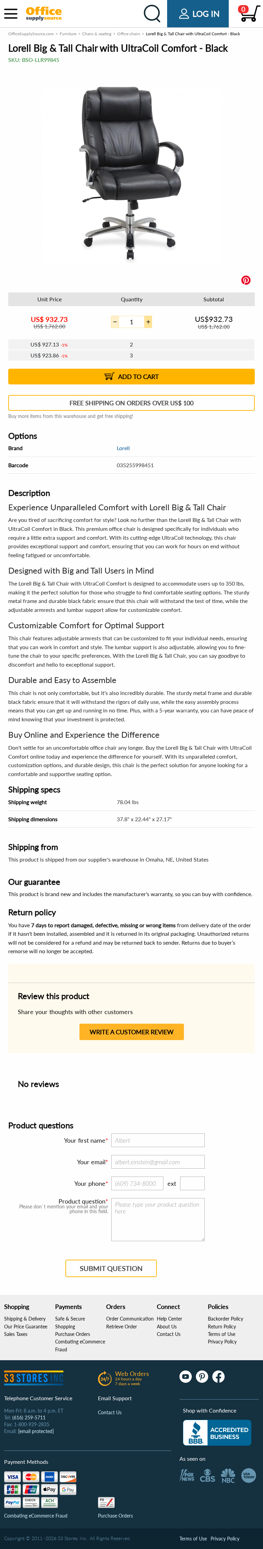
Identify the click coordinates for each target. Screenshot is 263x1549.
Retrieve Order (121, 1326)
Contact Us (168, 1334)
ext (171, 1183)
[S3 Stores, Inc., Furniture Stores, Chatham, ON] (217, 1433)
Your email (91, 1162)
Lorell (123, 448)
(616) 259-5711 (29, 1417)
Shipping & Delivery (25, 1319)
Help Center (169, 1319)
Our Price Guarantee (25, 1326)
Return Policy (222, 1326)
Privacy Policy (222, 1341)
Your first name (84, 1140)
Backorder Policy (225, 1319)
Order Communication (130, 1319)
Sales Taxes (15, 1334)
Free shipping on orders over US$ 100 (131, 403)
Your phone (89, 1183)
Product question (82, 1201)
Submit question (111, 1268)
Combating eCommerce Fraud (35, 1516)
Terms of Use (221, 1334)
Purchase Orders (72, 1334)
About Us (167, 1326)
